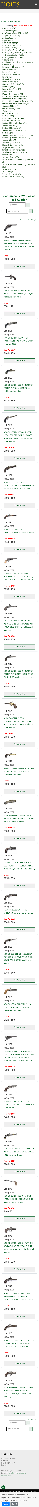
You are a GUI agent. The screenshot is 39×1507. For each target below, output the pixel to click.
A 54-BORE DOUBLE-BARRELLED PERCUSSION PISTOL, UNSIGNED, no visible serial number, (19, 1007)
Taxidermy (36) (8, 172)
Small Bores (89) (8, 154)
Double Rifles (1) (9, 69)
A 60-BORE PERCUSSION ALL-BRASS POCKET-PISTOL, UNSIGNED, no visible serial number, (19, 771)
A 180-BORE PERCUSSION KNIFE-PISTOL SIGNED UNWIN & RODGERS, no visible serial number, (19, 818)
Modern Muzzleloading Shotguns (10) (17, 101)
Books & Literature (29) (11, 45)
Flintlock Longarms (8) (11, 79)
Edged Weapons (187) (11, 72)
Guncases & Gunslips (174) (13, 84)
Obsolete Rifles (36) (10, 106)
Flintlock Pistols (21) (10, 82)
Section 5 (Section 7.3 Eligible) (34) (16, 137)
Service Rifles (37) (9, 140)
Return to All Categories (11, 21)
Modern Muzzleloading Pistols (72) (16, 96)
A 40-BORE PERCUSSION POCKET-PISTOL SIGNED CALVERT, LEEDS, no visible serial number (18, 293)
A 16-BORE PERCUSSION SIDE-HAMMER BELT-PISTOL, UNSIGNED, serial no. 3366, (18, 340)
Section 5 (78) (7, 133)
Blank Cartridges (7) (10, 43)
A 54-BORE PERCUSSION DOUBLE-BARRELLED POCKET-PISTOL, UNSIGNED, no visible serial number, (19, 1296)
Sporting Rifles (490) (10, 157)
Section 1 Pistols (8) (10, 125)
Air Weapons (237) (9, 30)
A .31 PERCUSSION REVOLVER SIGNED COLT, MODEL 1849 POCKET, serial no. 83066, (19, 1104)
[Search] (31, 211)
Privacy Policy (6, 1476)
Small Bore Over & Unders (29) (14, 152)
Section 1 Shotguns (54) (12, 128)
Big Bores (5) (7, 40)
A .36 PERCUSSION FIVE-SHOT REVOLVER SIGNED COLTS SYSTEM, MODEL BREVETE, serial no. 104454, (19, 576)
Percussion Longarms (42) (13, 118)
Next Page (32, 219)
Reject (14, 1503)
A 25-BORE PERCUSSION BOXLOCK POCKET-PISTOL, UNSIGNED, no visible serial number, (18, 388)
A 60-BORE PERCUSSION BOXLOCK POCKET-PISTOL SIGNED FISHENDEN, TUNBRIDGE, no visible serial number (19, 674)
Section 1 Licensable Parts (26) (14, 123)
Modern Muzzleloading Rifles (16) (15, 99)
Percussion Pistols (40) (23, 25)
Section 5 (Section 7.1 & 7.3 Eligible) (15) (18, 135)
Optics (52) (6, 111)
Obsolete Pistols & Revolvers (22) (15, 103)
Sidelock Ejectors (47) (11, 142)
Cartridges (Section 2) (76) (12, 57)
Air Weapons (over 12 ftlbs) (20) (15, 33)
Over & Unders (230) (10, 113)
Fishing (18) (7, 77)
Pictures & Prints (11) (11, 120)
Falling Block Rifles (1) (11, 74)
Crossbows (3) (8, 64)
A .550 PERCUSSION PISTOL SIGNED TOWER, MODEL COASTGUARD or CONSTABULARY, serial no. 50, (19, 1343)
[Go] (28, 205)
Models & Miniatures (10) (12, 94)
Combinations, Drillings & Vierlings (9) (17, 62)
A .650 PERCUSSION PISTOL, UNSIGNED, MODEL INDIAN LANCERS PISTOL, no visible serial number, (19, 485)
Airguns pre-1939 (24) (11, 35)
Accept (5, 1503)
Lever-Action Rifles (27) (11, 89)
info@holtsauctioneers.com (16, 1473)
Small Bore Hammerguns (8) (13, 150)
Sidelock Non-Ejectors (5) (12, 145)
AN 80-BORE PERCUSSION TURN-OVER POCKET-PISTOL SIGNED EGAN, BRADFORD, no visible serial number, (19, 865)
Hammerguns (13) (9, 86)
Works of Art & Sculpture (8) (13, 176)
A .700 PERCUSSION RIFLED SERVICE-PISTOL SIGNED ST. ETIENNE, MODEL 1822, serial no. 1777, (19, 1151)
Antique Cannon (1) (10, 38)
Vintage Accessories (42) (12, 174)
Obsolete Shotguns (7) (11, 108)
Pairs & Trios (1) (8, 116)
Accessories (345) (9, 28)
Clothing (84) (7, 60)
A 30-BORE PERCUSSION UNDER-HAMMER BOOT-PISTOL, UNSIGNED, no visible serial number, (19, 1198)
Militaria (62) (7, 91)
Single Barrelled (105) (11, 147)
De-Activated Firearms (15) (13, 67)
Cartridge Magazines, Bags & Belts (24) (17, 52)
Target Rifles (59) (9, 169)
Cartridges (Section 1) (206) (13, 55)
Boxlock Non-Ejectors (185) (13, 50)
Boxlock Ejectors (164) (11, 47)
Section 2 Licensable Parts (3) (14, 130)
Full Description (19, 266)
